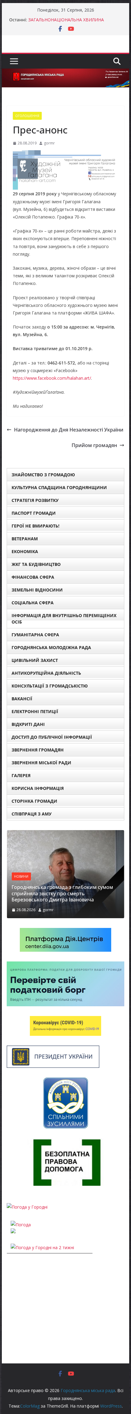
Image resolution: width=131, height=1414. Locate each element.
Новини (21, 876)
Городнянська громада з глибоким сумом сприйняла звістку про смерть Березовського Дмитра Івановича (62, 893)
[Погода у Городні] (27, 1207)
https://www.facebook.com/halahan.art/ (52, 378)
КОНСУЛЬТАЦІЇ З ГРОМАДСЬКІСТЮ (50, 686)
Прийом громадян (94, 445)
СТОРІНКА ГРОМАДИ (34, 801)
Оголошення (27, 116)
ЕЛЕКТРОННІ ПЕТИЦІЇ (35, 711)
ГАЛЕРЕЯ (21, 775)
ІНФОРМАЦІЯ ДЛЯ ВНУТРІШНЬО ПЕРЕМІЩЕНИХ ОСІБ (64, 619)
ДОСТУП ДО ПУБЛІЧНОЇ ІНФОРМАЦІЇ (52, 737)
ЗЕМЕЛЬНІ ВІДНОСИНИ (37, 590)
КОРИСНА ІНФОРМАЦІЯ (38, 788)
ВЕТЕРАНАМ (25, 539)
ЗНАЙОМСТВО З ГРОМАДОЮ (43, 475)
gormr (49, 143)
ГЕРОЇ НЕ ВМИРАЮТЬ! (35, 526)
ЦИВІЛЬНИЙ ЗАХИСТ (35, 660)
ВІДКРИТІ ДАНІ (28, 724)
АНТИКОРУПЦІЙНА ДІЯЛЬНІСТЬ (46, 673)
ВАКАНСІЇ (22, 699)
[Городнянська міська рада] (65, 72)
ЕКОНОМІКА (25, 551)
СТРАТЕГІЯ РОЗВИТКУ (35, 500)
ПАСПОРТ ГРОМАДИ (34, 513)
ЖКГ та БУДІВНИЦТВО (36, 564)
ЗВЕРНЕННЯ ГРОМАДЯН (38, 750)
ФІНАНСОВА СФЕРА (33, 577)
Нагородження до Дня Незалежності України (68, 429)
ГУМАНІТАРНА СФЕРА (35, 635)
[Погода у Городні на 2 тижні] (42, 1247)
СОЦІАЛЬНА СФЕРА (33, 603)
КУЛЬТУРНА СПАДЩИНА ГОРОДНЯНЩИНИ (59, 487)
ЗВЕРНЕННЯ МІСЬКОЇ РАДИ (41, 763)
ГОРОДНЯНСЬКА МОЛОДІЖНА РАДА (51, 647)
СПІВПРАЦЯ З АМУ (31, 814)
